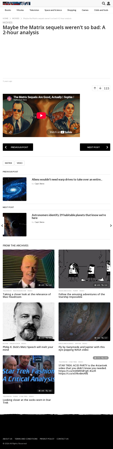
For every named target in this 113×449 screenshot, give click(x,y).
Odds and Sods (101, 10)
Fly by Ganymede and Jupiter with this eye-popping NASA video (82, 348)
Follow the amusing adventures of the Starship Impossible (82, 296)
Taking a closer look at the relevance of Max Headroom (27, 296)
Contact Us (62, 439)
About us (7, 439)
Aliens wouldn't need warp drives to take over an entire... (67, 179)
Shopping (71, 10)
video (19, 163)
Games (85, 10)
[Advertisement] (56, 56)
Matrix (8, 163)
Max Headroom (19, 291)
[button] (103, 3)
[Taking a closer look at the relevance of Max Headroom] (28, 269)
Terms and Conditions (26, 439)
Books (8, 10)
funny (75, 291)
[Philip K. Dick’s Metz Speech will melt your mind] (28, 321)
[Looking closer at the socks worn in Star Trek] (28, 374)
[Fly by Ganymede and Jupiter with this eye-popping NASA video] (84, 321)
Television (34, 10)
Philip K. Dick (15, 343)
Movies (20, 10)
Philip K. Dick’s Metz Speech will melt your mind (28, 348)
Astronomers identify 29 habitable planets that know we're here (69, 216)
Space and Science (53, 10)
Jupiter (78, 343)
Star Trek (23, 396)
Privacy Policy (47, 439)
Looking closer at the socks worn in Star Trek (27, 401)
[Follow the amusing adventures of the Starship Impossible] (84, 269)
